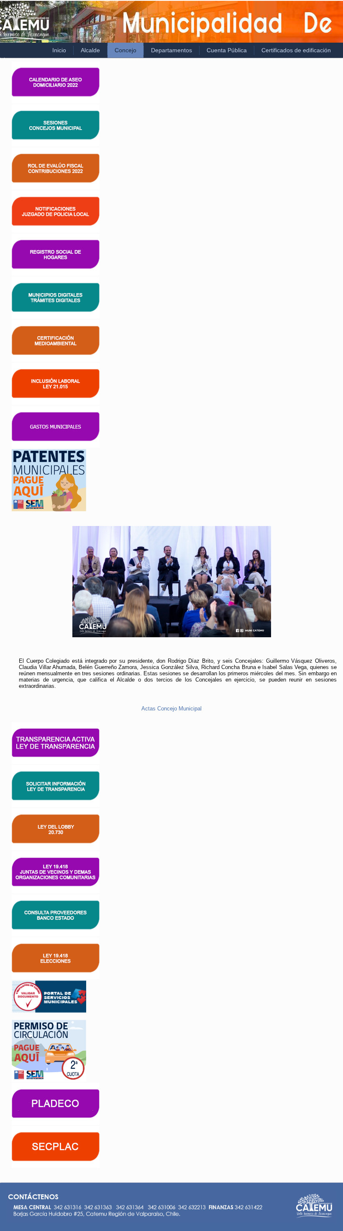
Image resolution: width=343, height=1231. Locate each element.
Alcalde (90, 50)
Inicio (59, 50)
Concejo (125, 50)
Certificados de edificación (296, 50)
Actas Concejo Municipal (171, 708)
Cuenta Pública (227, 50)
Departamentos (171, 50)
